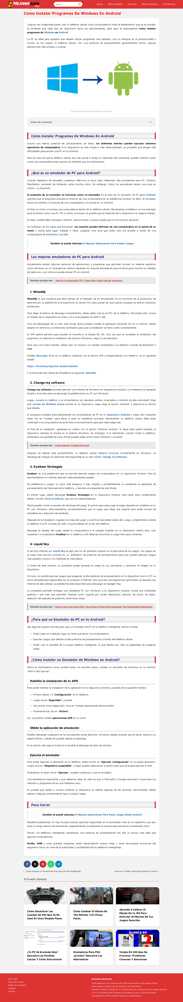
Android (63, 32)
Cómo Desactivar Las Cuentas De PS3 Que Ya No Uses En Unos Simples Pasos (124, 983)
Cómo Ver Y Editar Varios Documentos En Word (135, 871)
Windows (49, 32)
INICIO (100, 4)
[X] (35, 864)
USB (29, 348)
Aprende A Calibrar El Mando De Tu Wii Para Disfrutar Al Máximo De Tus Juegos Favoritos (129, 989)
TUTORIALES (169, 4)
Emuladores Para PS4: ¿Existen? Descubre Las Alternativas (116, 996)
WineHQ (91, 372)
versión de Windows (44, 404)
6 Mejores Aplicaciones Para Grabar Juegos (108, 243)
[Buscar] (79, 4)
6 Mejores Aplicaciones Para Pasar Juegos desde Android (108, 814)
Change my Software (114, 456)
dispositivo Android (118, 414)
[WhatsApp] (50, 864)
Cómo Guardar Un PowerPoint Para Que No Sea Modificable (53, 871)
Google (111, 583)
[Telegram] (58, 864)
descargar (42, 355)
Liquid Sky (59, 551)
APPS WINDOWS (149, 4)
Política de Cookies (16, 982)
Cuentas (11, 991)
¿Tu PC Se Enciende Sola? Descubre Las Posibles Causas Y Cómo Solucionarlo (124, 992)
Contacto (11, 988)
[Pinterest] (42, 864)
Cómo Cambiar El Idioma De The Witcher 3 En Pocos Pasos (116, 986)
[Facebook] (27, 864)
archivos (63, 513)
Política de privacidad (17, 985)
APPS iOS (132, 4)
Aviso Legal (12, 979)
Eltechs (59, 498)
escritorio (51, 234)
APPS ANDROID (115, 4)
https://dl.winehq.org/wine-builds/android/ (52, 366)
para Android (147, 194)
